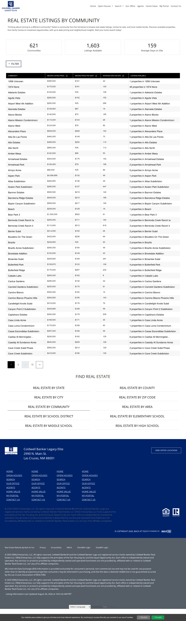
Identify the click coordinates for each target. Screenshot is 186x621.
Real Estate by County (137, 388)
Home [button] (93, 6)
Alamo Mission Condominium (23, 120)
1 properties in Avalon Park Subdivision (149, 186)
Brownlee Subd (16, 259)
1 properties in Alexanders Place (146, 131)
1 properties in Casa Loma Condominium (150, 325)
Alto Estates (14, 142)
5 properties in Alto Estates (143, 142)
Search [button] (118, 6)
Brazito (11, 242)
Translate (112, 607)
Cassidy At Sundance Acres (22, 342)
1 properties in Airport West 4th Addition (150, 103)
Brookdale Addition (17, 253)
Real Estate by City (48, 397)
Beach (11, 209)
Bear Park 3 (14, 214)
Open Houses (14, 475)
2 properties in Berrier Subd (144, 231)
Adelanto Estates (16, 92)
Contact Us (13, 500)
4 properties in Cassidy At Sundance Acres (151, 342)
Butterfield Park (16, 264)
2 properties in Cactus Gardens (145, 281)
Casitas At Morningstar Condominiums (19, 336)
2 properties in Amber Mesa (144, 153)
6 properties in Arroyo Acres (144, 170)
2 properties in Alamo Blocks (144, 114)
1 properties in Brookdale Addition (147, 253)
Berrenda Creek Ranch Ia (21, 220)
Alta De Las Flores (17, 136)
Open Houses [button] (104, 6)
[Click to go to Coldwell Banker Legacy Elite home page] (11, 6)
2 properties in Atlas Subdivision (146, 181)
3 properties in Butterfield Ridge (146, 270)
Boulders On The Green (20, 236)
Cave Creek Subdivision (20, 353)
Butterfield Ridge (16, 270)
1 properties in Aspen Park (143, 175)
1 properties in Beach (140, 209)
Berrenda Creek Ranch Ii (20, 225)
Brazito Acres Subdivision (21, 247)
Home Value (13, 491)
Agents (10, 487)
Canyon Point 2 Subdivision (22, 309)
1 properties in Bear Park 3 (143, 214)
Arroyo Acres (14, 170)
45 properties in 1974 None (143, 86)
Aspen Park (14, 175)
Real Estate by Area (137, 407)
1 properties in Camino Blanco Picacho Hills (152, 297)
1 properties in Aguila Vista (143, 97)
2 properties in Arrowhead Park (145, 164)
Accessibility (56, 547)
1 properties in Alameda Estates (146, 109)
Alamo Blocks (15, 114)
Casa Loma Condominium (21, 325)
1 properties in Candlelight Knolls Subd (149, 303)
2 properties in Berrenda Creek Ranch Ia (150, 220)
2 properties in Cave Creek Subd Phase (150, 347)
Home (9, 471)
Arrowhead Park (16, 164)
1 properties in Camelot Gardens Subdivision (152, 286)
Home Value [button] (152, 6)
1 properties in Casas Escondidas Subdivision (153, 331)
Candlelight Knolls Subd (20, 303)
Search (10, 479)
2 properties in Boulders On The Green (149, 236)
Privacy (43, 547)
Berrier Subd (14, 231)
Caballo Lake (14, 275)
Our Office (12, 483)
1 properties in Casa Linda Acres (146, 320)
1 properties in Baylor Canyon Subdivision (151, 203)
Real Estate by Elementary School (137, 416)
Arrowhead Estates (17, 159)
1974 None (13, 86)
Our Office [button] (130, 6)
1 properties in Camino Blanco (145, 292)
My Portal (12, 496)
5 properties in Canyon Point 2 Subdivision (151, 309)
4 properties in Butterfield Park (145, 264)
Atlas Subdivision (16, 181)
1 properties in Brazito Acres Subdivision (150, 247)
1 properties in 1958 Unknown (145, 81)
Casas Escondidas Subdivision (23, 331)
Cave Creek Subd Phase (20, 347)
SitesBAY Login (102, 547)
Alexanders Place (17, 131)
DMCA (69, 547)
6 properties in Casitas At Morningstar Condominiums (149, 336)
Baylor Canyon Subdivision (21, 203)
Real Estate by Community (48, 407)
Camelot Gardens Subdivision (23, 286)
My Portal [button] (164, 6)
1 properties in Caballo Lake (144, 275)
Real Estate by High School (137, 426)
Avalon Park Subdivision (20, 186)
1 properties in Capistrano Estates (147, 314)
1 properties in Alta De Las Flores (146, 136)
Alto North (13, 147)
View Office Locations (166, 450)
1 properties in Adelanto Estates (146, 92)
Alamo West (14, 125)
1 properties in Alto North (142, 147)
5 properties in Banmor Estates (145, 192)
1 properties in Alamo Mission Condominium (152, 120)
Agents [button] (140, 6)
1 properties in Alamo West (143, 125)
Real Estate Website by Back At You (19, 547)
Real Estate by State (49, 388)
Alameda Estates (16, 109)
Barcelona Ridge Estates (20, 197)
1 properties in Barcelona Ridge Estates (150, 197)
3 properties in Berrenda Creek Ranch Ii (150, 225)
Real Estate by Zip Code (137, 397)
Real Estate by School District (48, 416)
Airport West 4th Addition (20, 103)
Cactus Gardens (16, 281)
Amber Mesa (14, 153)
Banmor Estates (16, 192)
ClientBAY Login (83, 547)
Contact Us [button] (176, 6)
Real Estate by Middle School (48, 426)
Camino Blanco (16, 292)
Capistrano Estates (17, 314)
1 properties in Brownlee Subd (145, 259)
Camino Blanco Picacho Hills (22, 297)
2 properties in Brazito (141, 242)
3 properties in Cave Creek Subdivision (149, 353)
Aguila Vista (14, 97)
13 (32, 364)
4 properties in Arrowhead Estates (147, 159)
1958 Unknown (15, 81)
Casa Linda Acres (17, 320)
